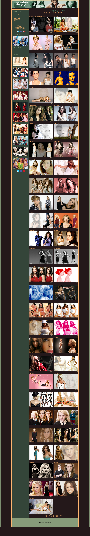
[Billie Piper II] (41, 381)
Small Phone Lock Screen (18, 23)
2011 (19, 49)
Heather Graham (32, 87)
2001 (19, 51)
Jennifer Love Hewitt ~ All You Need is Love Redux (37, 16)
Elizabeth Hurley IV (32, 159)
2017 (19, 48)
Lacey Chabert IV (32, 444)
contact (21, 6)
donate (29, 6)
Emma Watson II (32, 426)
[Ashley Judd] (66, 274)
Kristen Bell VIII (56, 123)
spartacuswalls (24, 31)
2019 (15, 48)
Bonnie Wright (56, 462)
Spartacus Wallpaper (21, 31)
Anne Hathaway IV (32, 248)
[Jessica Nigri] (20, 140)
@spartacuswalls (18, 31)
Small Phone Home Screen (18, 24)
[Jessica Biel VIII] (66, 345)
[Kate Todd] (41, 363)
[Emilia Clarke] (20, 106)
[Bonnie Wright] (66, 470)
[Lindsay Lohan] (20, 95)
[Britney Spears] (20, 163)
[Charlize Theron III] (66, 452)
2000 (21, 51)
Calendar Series (17, 19)
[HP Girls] (41, 417)
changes (25, 6)
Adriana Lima (15, 112)
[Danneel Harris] (66, 24)
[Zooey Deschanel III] (41, 238)
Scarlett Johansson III (33, 194)
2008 (26, 49)
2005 (19, 50)
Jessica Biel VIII (56, 337)
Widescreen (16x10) (17, 14)
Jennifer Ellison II (56, 391)
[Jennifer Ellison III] (41, 399)
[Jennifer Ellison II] (66, 399)
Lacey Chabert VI (56, 480)
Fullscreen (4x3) (17, 17)
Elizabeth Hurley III (57, 159)
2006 (17, 50)
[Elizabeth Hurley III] (66, 167)
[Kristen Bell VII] (41, 488)
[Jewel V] (66, 220)
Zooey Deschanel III (32, 230)
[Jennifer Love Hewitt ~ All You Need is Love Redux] (41, 24)
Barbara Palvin (15, 78)
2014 (26, 48)
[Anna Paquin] (41, 470)
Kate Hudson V (31, 141)
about (15, 6)
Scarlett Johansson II (57, 194)
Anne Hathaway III (57, 248)
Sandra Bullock (31, 69)
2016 (21, 48)
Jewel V (55, 212)
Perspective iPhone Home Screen (19, 28)
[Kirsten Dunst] (66, 42)
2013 (15, 49)
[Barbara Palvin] (20, 84)
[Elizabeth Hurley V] (66, 149)
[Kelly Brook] (20, 129)
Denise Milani (31, 319)
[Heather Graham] (41, 95)
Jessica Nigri (15, 134)
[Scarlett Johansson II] (66, 202)
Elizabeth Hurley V (57, 141)
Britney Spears (15, 157)
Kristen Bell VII (31, 480)
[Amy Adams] (41, 131)
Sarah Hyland (15, 146)
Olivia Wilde (31, 212)
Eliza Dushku (31, 337)
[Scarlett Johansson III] (41, 202)
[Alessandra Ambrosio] (66, 363)
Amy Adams (31, 123)
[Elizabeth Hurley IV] (41, 167)
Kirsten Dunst (56, 34)
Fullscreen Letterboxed (18, 16)
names (18, 6)
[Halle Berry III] (66, 95)
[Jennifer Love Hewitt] (20, 61)
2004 (21, 50)
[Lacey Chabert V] (41, 506)
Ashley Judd (56, 266)
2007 (15, 50)
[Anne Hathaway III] (66, 256)
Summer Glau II (56, 69)
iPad (15, 20)
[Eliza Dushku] (41, 345)
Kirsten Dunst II (32, 34)
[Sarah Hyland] (20, 151)
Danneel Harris (56, 16)
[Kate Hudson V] (41, 149)
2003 (23, 50)
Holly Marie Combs (32, 105)
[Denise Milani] (41, 327)
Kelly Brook (15, 123)
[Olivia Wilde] (41, 220)
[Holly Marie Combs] (41, 113)
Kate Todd (31, 355)
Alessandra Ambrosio (57, 355)
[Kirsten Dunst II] (41, 42)
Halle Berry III (56, 87)
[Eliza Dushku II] (66, 327)
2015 (23, 48)
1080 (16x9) (16, 15)
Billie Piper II (31, 373)
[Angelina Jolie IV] (66, 238)
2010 (21, 49)
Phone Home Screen (17, 26)
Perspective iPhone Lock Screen (19, 27)
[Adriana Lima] (20, 117)
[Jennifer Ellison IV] (66, 381)
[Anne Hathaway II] (41, 274)
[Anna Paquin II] (66, 113)
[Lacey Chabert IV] (41, 452)
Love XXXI (55, 426)
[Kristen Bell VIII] (66, 131)
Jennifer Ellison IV (57, 373)
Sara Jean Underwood (17, 67)
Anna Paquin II (56, 105)
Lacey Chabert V (32, 498)
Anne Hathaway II (32, 266)
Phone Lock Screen (17, 25)
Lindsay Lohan (15, 89)
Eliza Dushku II (56, 319)
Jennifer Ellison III (32, 391)
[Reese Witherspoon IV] (41, 292)
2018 (17, 48)
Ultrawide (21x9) (17, 18)
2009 (23, 49)
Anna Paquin (31, 462)
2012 (17, 49)
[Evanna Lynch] (66, 417)
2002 (26, 50)
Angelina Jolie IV (56, 230)
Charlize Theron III (57, 444)
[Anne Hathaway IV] (41, 256)
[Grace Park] (66, 292)
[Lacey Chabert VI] (66, 488)
